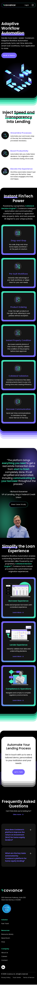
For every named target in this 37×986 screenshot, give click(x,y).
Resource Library (7, 934)
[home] (9, 5)
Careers (4, 956)
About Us (4, 952)
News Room (5, 938)
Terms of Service (28, 977)
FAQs (3, 942)
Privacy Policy (5, 977)
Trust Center (17, 977)
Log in (27, 5)
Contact (4, 960)
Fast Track (5, 923)
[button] (32, 5)
